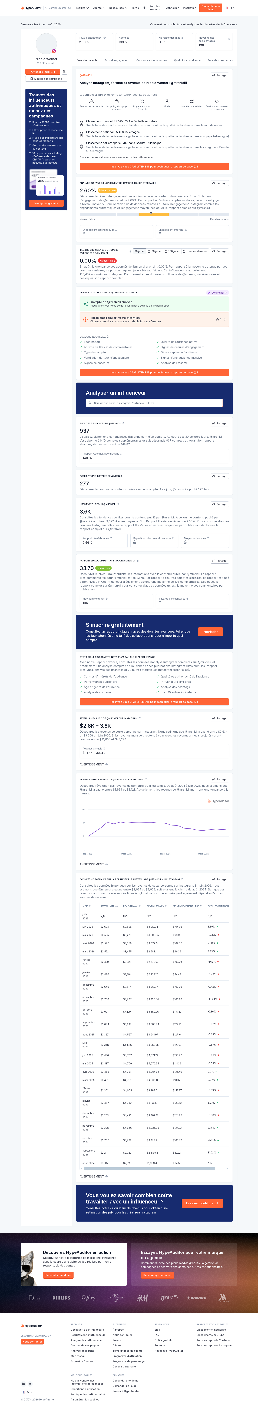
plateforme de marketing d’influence (91, 1257)
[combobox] (158, 403)
